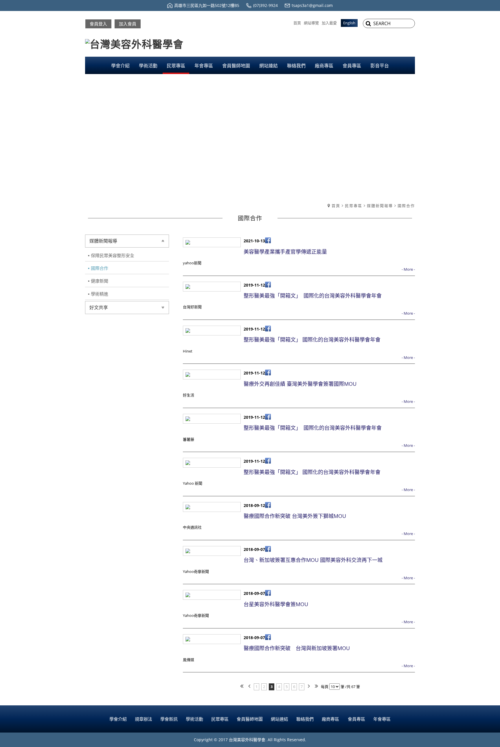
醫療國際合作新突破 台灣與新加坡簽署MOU (297, 648)
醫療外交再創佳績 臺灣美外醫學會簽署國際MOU (300, 383)
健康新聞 (99, 281)
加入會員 (127, 24)
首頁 (336, 205)
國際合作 (406, 205)
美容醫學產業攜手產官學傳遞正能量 (285, 251)
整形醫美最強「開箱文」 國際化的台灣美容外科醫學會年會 (313, 295)
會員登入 (98, 24)
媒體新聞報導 (380, 205)
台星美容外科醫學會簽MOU (276, 604)
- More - (408, 269)
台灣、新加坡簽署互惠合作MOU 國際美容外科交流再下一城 (313, 559)
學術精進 (99, 294)
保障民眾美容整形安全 (112, 255)
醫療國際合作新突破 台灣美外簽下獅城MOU (295, 515)
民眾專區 (353, 205)
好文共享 (98, 307)
